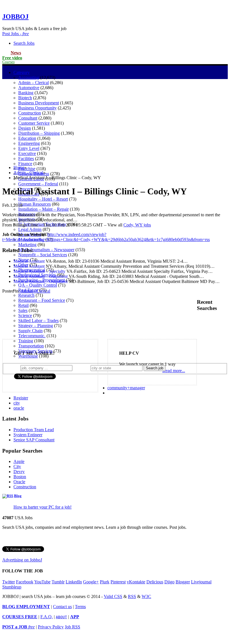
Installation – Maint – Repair (43, 209)
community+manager (126, 387)
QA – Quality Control (37, 285)
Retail (23, 305)
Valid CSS (113, 596)
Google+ (91, 581)
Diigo (169, 581)
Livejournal (201, 581)
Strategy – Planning (35, 325)
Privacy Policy (51, 626)
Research (26, 295)
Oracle (19, 481)
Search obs (23, 43)
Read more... (173, 370)
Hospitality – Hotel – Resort (43, 199)
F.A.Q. (46, 616)
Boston (19, 476)
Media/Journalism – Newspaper (46, 249)
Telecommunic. (31, 335)
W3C (146, 596)
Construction (24, 486)
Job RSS (72, 626)
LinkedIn (74, 581)
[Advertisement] (115, 121)
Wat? (13, 367)
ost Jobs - (15, 33)
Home (18, 167)
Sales (22, 310)
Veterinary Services (35, 351)
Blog (18, 496)
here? (82, 367)
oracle (18, 408)
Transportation (31, 345)
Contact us (62, 606)
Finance (25, 163)
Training (25, 340)
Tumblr (58, 581)
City (17, 466)
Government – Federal (38, 183)
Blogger (183, 581)
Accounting (28, 77)
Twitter (8, 581)
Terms (80, 606)
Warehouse (28, 356)
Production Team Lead (33, 429)
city (16, 403)
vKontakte (136, 581)
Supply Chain (30, 330)
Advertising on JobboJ (22, 559)
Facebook (24, 581)
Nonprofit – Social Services (42, 254)
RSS (132, 596)
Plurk (104, 581)
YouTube (42, 581)
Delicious (154, 581)
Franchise (26, 168)
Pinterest (118, 581)
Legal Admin (30, 229)
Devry (19, 471)
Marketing (27, 244)
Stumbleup (11, 586)
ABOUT (61, 617)
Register (20, 397)
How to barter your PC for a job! (42, 507)
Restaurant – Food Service (41, 300)
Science (25, 315)
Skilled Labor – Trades (38, 320)
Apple (18, 461)
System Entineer (27, 434)
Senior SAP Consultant (33, 439)
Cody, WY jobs (137, 224)
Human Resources (34, 204)
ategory (21, 72)
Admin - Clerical (28, 172)
